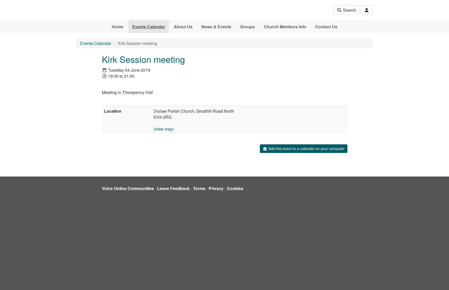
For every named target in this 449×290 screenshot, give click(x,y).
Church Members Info (285, 27)
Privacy (216, 188)
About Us (183, 27)
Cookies (235, 188)
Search (349, 10)
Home (117, 27)
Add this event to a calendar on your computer (306, 148)
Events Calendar (148, 27)
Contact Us (326, 27)
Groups (247, 27)
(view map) (164, 129)
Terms (199, 188)
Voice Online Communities (128, 188)
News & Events (216, 27)
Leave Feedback (173, 188)
